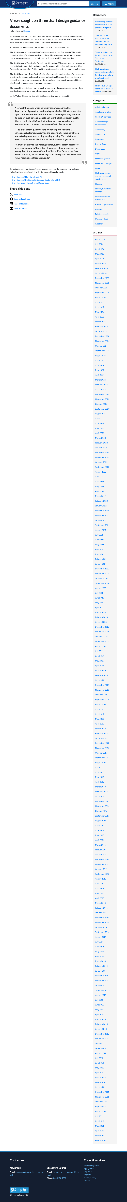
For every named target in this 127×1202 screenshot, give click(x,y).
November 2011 (102, 1097)
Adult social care (102, 107)
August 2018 (100, 704)
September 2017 (102, 757)
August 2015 (100, 879)
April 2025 (99, 317)
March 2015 (100, 903)
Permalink (26, 13)
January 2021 (101, 564)
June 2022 (99, 481)
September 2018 (102, 699)
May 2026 (99, 254)
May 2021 (99, 544)
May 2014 (99, 951)
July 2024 (99, 360)
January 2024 (101, 389)
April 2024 (99, 375)
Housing (98, 184)
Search (94, 3)
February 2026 (101, 268)
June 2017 (99, 772)
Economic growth (102, 158)
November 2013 (102, 980)
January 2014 (101, 971)
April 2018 (99, 723)
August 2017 (100, 762)
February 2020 (101, 617)
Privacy (87, 1180)
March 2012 (100, 1077)
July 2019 (99, 651)
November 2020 (102, 573)
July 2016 (99, 825)
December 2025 (102, 278)
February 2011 (101, 1140)
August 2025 (100, 297)
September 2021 (102, 525)
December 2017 (102, 743)
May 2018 (99, 719)
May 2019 (99, 661)
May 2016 (99, 835)
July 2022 (99, 476)
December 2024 (102, 336)
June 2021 (99, 539)
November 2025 (102, 283)
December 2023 (102, 394)
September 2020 (102, 583)
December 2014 (102, 917)
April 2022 (99, 491)
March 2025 (100, 321)
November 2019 (102, 631)
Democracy (100, 149)
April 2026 (99, 258)
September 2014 (102, 932)
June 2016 (99, 830)
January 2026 (101, 273)
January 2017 (101, 796)
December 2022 (102, 452)
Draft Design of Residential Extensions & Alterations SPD (36, 180)
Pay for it (88, 1171)
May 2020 (99, 602)
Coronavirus (100, 134)
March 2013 (100, 1019)
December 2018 (102, 685)
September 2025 (102, 292)
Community (100, 129)
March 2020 (100, 612)
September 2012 (102, 1048)
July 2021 (99, 535)
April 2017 (99, 782)
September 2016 (102, 816)
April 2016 (99, 840)
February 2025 (101, 326)
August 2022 (100, 472)
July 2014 (99, 942)
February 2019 (101, 675)
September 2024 (102, 350)
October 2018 (101, 694)
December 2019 (102, 627)
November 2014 (102, 922)
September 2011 (102, 1106)
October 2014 (101, 927)
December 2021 (102, 510)
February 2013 (101, 1024)
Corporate (99, 139)
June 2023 (99, 423)
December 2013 (102, 975)
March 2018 (100, 728)
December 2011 (102, 1092)
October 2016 (101, 811)
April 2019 (99, 665)
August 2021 (100, 530)
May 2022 (99, 486)
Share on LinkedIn (21, 203)
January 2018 (101, 738)
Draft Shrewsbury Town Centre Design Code (30, 183)
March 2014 (100, 961)
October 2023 (101, 404)
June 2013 (99, 1004)
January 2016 (101, 854)
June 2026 (99, 249)
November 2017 (102, 748)
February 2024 (101, 384)
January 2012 (101, 1087)
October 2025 (101, 287)
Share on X (18, 194)
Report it (88, 1174)
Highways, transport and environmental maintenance (103, 176)
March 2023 (100, 438)
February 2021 (101, 559)
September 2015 (102, 874)
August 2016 (100, 820)
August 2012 (100, 1053)
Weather (99, 223)
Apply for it (89, 1168)
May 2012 (99, 1067)
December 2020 (102, 568)
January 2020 (101, 622)
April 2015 (99, 898)
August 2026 (100, 239)
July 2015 (99, 883)
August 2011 (100, 1111)
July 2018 (99, 709)
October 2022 (101, 462)
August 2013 (100, 995)
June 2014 (99, 946)
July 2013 (99, 1000)
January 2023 (101, 447)
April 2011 (99, 1130)
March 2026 (100, 263)
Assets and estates (103, 112)
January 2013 (101, 1029)
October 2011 (101, 1101)
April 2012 (99, 1072)
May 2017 (99, 777)
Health (98, 168)
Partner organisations (104, 204)
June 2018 (99, 714)
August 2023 (100, 413)
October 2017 (101, 753)
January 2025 (101, 331)
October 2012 (101, 1043)
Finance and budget (103, 163)
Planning (26, 31)
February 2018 (101, 733)
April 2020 (99, 607)
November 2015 (102, 864)
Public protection (102, 214)
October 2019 (101, 636)
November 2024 (102, 341)
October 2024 (101, 346)
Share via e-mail (20, 208)
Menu (111, 3)
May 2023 (99, 428)
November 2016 (102, 806)
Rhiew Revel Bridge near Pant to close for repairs (104, 88)
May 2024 (99, 370)
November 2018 (102, 690)
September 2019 (102, 641)
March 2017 (100, 786)
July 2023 (99, 418)
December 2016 (102, 801)
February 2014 (101, 966)
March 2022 (100, 496)
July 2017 (99, 767)
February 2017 (101, 791)
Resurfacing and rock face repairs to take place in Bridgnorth (104, 24)
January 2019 (101, 680)
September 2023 (102, 409)
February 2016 (101, 849)
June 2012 (99, 1063)
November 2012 (102, 1038)
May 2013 (99, 1009)
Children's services (103, 117)
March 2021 (100, 554)
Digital (98, 153)
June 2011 (99, 1121)
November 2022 (102, 457)
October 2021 (101, 520)
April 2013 (99, 1014)
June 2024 (99, 365)
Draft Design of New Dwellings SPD (27, 177)
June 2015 (99, 888)
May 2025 (99, 312)
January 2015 (101, 912)
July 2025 (99, 302)
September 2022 (102, 467)
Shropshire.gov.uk (91, 1165)
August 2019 (100, 646)
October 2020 (101, 578)
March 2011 (100, 1135)
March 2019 (100, 670)
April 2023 (99, 433)
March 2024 (100, 380)
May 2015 (99, 893)
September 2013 (102, 990)
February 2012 (101, 1082)
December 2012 (102, 1034)
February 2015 (101, 908)
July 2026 (99, 244)
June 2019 (99, 656)
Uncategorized (101, 219)
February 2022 (101, 501)
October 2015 (101, 869)
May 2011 (99, 1126)
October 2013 (101, 985)
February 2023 (101, 442)
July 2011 (99, 1116)
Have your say (90, 1177)
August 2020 (100, 588)
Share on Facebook (22, 199)
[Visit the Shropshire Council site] (19, 1190)
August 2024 (100, 355)
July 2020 (99, 593)
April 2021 (99, 549)
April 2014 (99, 956)
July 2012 (99, 1058)
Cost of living (100, 144)
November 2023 (102, 399)
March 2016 (100, 845)
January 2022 (101, 505)
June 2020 (99, 598)
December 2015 (102, 859)
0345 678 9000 (59, 1178)
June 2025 (99, 307)
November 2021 (102, 515)
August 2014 (100, 937)
